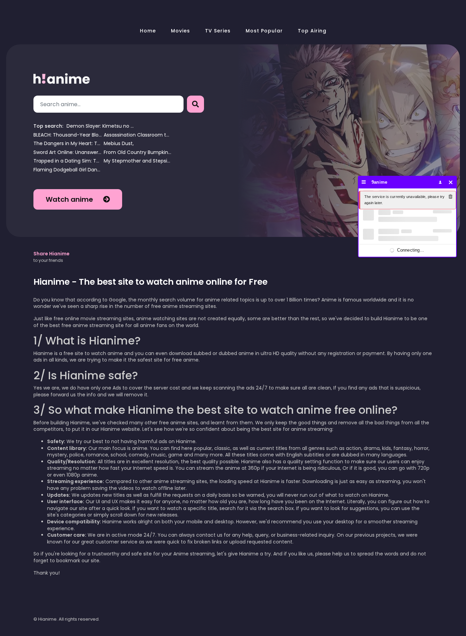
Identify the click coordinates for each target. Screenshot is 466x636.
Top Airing (312, 30)
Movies (180, 30)
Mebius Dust (118, 143)
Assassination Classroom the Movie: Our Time (138, 135)
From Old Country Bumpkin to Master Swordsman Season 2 (138, 152)
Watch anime (70, 199)
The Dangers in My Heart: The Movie (67, 143)
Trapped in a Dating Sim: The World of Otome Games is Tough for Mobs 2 (67, 161)
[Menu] (364, 182)
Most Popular (264, 30)
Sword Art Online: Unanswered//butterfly (67, 152)
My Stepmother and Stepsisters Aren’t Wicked (138, 161)
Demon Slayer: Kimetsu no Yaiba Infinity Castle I (101, 126)
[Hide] (451, 182)
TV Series (218, 30)
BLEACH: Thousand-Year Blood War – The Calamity (67, 135)
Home (148, 30)
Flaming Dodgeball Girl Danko (67, 170)
